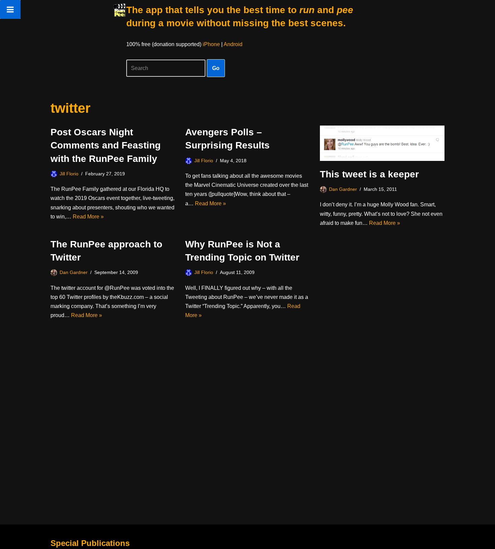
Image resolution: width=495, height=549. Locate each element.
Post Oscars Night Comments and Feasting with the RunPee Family (106, 145)
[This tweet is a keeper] (382, 143)
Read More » (88, 216)
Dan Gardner (343, 189)
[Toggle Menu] (10, 9)
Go (216, 68)
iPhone (211, 44)
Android (233, 44)
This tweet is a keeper (369, 174)
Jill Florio (69, 173)
